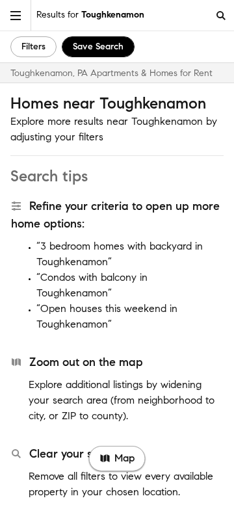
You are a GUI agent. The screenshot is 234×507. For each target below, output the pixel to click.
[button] (15, 15)
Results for (90, 14)
